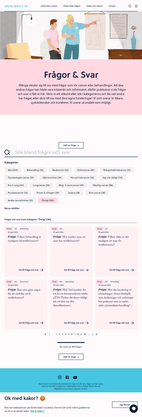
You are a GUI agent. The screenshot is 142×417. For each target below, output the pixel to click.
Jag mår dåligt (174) (113, 177)
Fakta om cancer (95, 5)
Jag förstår (125, 404)
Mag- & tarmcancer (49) (71, 185)
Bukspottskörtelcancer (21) (117, 170)
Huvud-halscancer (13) (82, 177)
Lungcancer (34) (41, 185)
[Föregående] (49, 334)
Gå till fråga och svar (29, 270)
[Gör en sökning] (130, 6)
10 (85, 334)
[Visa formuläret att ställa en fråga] (134, 408)
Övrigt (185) (48, 200)
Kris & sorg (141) (16, 185)
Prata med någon (72, 5)
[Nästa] (92, 334)
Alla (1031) (13, 170)
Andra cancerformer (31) (20, 200)
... (88, 334)
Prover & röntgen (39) (48, 192)
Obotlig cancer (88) (103, 185)
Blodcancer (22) (60, 170)
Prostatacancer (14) (18, 192)
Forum (112, 5)
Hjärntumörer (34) (52, 177)
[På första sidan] (45, 334)
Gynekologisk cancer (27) (21, 177)
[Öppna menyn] (136, 6)
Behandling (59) (35, 170)
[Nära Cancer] (16, 6)
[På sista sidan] (97, 334)
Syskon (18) (74, 192)
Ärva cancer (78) (97, 192)
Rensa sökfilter (12, 208)
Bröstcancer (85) (86, 170)
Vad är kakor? (37, 411)
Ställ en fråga (70, 145)
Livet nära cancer (49, 5)
